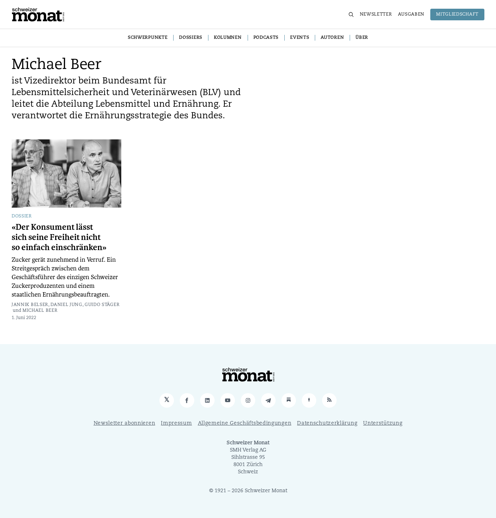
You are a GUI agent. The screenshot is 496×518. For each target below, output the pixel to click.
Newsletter (376, 14)
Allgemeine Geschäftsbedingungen (245, 423)
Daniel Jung (66, 305)
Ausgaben (411, 14)
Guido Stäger (102, 305)
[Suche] (351, 14)
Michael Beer (40, 311)
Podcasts (266, 38)
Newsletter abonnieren (124, 423)
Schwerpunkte (147, 38)
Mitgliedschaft (457, 14)
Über (361, 38)
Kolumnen (228, 38)
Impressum (176, 423)
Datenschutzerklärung (327, 423)
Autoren (332, 38)
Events (299, 38)
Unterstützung (382, 423)
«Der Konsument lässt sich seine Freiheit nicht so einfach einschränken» (59, 237)
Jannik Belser (30, 305)
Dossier (22, 216)
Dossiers (190, 38)
